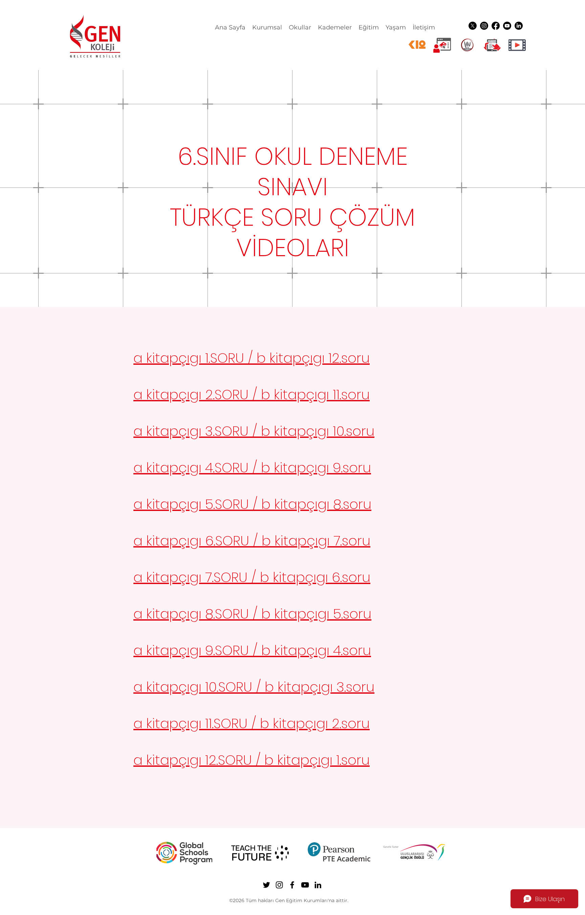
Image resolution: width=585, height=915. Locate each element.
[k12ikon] (417, 45)
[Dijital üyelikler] (442, 45)
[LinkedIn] (519, 26)
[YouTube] (507, 26)
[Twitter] (473, 26)
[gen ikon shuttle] (492, 45)
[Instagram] (484, 26)
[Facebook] (496, 26)
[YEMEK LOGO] (467, 45)
